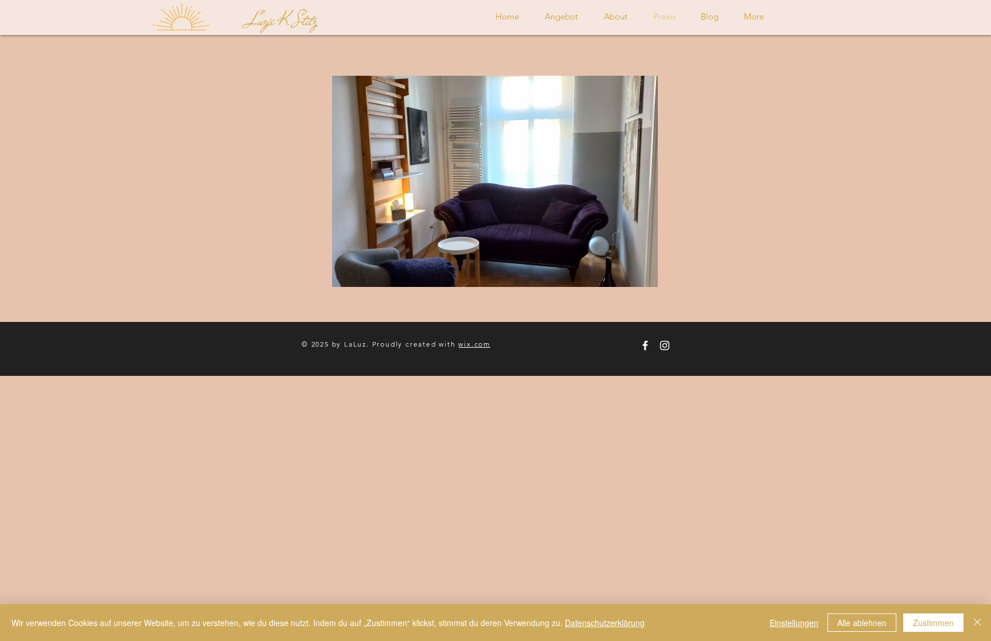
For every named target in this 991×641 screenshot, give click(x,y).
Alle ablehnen (862, 622)
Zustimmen (933, 622)
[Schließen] (977, 622)
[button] (495, 181)
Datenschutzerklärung (605, 622)
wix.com (474, 344)
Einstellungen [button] (794, 622)
